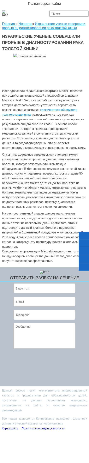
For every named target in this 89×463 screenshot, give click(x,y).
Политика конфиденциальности (43, 428)
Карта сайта (10, 428)
